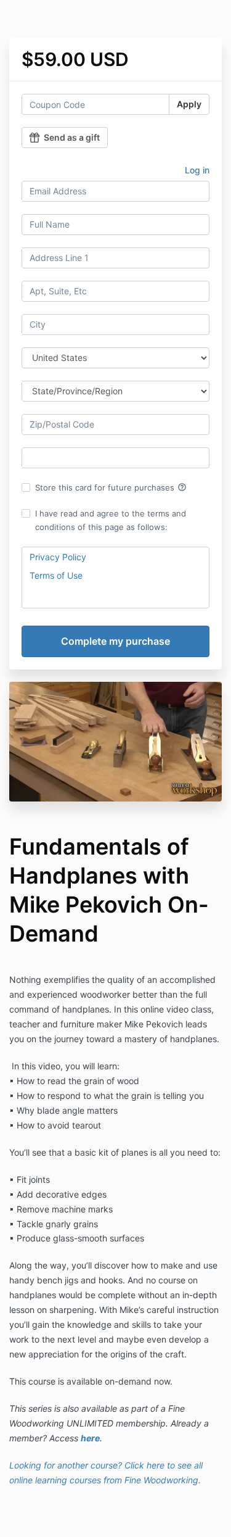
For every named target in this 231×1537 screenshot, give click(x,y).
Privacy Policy (58, 557)
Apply (189, 104)
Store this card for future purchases (111, 487)
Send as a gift (72, 137)
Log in (197, 170)
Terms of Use (56, 575)
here (90, 1438)
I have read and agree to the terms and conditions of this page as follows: (110, 520)
